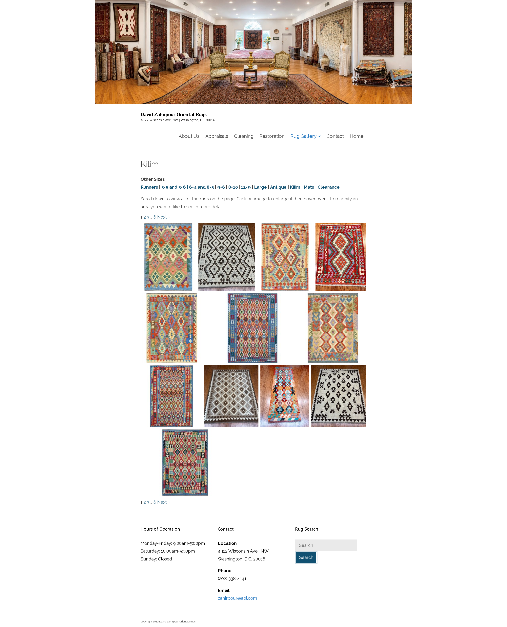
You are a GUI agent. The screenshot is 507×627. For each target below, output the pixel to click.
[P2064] (284, 396)
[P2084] (185, 462)
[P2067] (231, 396)
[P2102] (285, 257)
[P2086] (253, 328)
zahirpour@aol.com (237, 598)
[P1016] (340, 257)
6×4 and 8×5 (201, 187)
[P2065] (338, 396)
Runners (149, 187)
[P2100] (334, 328)
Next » (163, 217)
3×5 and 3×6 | (174, 187)
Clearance (329, 187)
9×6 (221, 187)
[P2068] (226, 257)
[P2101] (172, 328)
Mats (309, 187)
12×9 (246, 187)
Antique (278, 187)
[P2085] (171, 396)
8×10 (233, 187)
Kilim (295, 187)
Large (260, 187)
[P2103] (168, 257)
